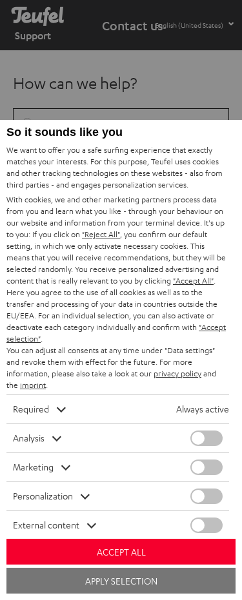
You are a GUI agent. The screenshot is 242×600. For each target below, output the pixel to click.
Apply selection (121, 581)
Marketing (33, 466)
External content (46, 524)
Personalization (43, 495)
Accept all (121, 552)
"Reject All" (101, 234)
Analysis (29, 437)
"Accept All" (193, 280)
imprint (33, 385)
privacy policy (177, 373)
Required (31, 408)
